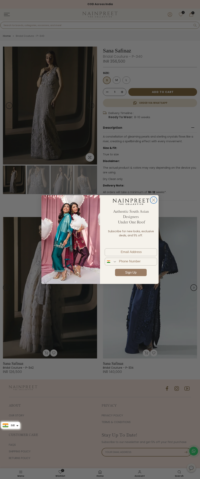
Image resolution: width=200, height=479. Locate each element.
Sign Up (131, 272)
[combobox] (111, 261)
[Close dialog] (153, 200)
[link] (130, 201)
